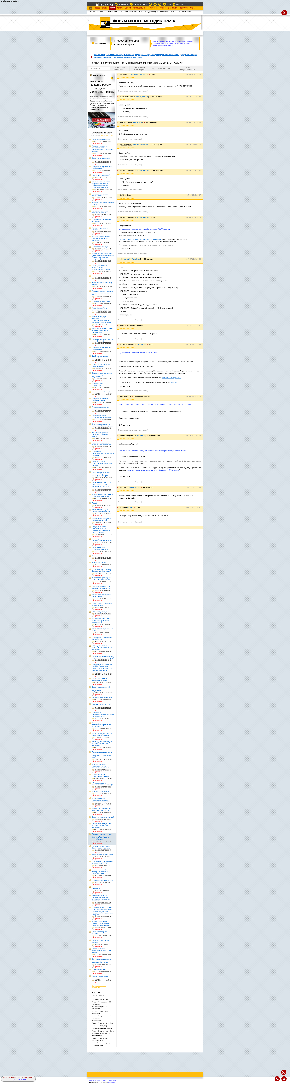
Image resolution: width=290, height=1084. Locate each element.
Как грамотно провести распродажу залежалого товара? (100, 434)
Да (14, 1080)
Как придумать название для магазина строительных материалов (102, 743)
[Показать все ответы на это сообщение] (133, 91)
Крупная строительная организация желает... (100, 212)
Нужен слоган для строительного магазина (100, 775)
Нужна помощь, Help (99, 969)
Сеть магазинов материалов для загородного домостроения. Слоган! (101, 961)
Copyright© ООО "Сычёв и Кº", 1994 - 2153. (102, 1080)
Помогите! (95, 276)
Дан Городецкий (126, 122)
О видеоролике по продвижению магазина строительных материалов (101, 800)
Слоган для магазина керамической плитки (99, 679)
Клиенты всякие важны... (100, 562)
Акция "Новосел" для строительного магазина (100, 309)
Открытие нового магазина (101, 139)
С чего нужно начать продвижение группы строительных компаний (100, 766)
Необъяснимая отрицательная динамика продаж (102, 604)
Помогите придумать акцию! (101, 301)
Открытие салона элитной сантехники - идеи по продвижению (101, 689)
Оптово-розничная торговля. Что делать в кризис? (102, 519)
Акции (192, 8)
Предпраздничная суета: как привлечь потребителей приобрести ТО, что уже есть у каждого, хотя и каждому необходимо (102, 668)
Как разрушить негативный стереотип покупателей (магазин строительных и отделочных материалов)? (101, 184)
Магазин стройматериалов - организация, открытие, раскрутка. (101, 238)
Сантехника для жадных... (101, 612)
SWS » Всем (96, 1020)
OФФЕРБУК (186, 12)
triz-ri (169, 4)
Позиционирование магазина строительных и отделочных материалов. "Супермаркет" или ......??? (102, 754)
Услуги (128, 8)
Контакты (184, 8)
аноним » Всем (97, 1045)
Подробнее (22, 1080)
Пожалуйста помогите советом (102, 880)
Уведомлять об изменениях (119, 68)
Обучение (153, 8)
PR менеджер (125, 74)
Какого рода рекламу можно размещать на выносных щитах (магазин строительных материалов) (103, 256)
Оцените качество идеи (100, 247)
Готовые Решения (140, 8)
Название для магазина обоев (102, 855)
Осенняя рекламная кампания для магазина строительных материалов (102, 724)
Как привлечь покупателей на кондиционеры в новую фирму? (103, 657)
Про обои (95, 503)
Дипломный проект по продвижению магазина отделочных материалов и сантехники (101, 898)
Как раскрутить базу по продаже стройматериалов (101, 510)
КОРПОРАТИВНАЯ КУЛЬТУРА (131, 12)
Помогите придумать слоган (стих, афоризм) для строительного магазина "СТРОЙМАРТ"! (101, 836)
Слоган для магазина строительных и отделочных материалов (102, 647)
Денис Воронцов (126, 145)
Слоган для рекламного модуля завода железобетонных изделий (101, 267)
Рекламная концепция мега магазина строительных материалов (101, 825)
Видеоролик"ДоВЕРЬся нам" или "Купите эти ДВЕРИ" (102, 809)
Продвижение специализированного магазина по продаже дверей (103, 714)
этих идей (174, 382)
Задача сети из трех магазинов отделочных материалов (103, 495)
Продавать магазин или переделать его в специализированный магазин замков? (102, 148)
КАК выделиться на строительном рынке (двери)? (102, 784)
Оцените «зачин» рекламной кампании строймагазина (102, 734)
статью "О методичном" (171, 378)
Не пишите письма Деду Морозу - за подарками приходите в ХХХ (100, 871)
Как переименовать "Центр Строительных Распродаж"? (101, 570)
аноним (123, 507)
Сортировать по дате (107, 135)
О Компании (173, 8)
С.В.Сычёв (111, 1082)
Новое (97, 8)
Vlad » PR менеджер (99, 1026)
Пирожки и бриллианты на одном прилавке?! (101, 365)
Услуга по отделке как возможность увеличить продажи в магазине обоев (101, 923)
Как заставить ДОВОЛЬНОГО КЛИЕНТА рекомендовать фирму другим (102, 330)
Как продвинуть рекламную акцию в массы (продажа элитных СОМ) (101, 620)
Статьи (104, 8)
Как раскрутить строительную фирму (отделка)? (102, 340)
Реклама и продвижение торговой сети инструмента (101, 444)
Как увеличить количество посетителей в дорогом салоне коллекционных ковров (102, 474)
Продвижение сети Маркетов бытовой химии (102, 638)
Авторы (120, 8)
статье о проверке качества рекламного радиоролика (141, 239)
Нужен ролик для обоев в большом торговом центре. (101, 587)
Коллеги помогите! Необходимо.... (98, 384)
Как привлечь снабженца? (101, 392)
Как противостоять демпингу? (102, 697)
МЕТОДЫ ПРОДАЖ (151, 12)
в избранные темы (164, 68)
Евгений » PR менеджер (101, 1043)
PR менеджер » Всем (100, 999)
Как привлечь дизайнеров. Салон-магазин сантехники (101, 847)
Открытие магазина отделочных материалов (100, 548)
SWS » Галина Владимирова (102, 1028)
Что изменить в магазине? (101, 175)
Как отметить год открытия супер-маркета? (101, 595)
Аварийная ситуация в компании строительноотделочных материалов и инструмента (101, 319)
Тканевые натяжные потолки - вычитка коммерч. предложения (102, 375)
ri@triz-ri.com (181, 4)
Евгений (123, 487)
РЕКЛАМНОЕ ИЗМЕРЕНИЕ (170, 12)
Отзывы (163, 8)
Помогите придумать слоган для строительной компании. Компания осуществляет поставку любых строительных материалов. (102, 911)
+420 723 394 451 (140, 4)
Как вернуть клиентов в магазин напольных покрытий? (102, 540)
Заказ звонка (123, 4)
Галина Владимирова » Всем (103, 1031)
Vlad (121, 259)
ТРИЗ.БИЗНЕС (112, 12)
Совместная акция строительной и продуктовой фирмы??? (102, 463)
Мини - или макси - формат (101, 556)
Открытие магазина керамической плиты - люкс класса (101, 950)
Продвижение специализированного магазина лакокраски (103, 453)
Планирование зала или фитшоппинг (100, 408)
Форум (112, 8)
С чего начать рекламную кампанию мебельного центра (102, 425)
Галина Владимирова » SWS (102, 1023)
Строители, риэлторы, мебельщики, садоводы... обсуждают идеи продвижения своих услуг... (142, 55)
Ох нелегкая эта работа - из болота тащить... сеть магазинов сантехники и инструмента (101, 485)
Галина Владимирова (128, 170)
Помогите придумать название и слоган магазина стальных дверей (102, 293)
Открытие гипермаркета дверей (103, 817)
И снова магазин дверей (100, 791)
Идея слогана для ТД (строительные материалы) (101, 416)
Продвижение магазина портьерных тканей (100, 399)
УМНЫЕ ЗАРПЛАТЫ (97, 12)
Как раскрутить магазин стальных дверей (100, 195)
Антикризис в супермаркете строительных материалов (101, 578)
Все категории (99, 55)
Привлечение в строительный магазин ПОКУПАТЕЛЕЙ (102, 862)
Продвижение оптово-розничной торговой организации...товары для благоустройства (101, 529)
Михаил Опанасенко (127, 97)
